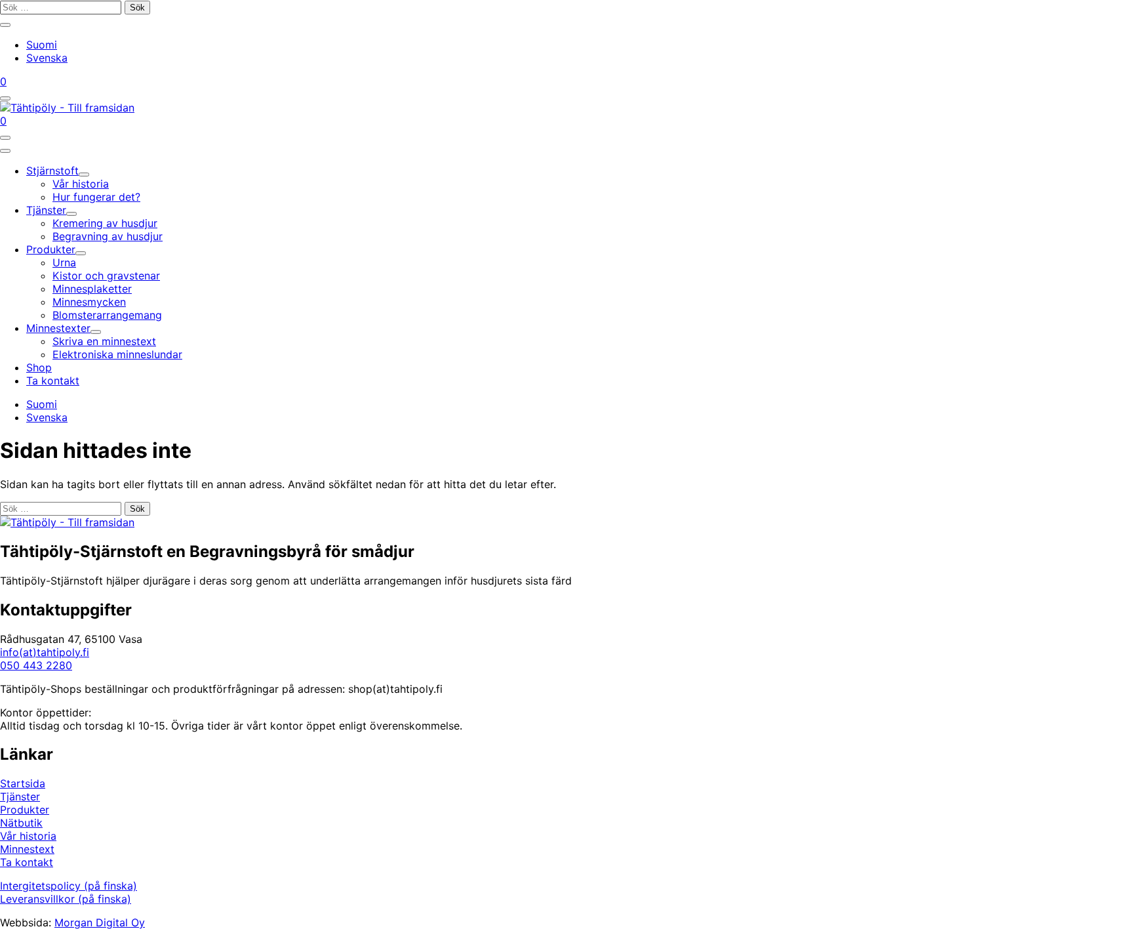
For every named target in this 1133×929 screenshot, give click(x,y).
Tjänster (20, 796)
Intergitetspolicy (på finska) (68, 885)
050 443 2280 (36, 665)
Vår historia (28, 835)
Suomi (41, 44)
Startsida (22, 783)
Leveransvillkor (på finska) (65, 898)
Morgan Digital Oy (99, 922)
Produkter (24, 809)
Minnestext (27, 849)
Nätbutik (21, 822)
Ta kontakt (26, 862)
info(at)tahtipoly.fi (44, 652)
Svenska (47, 57)
